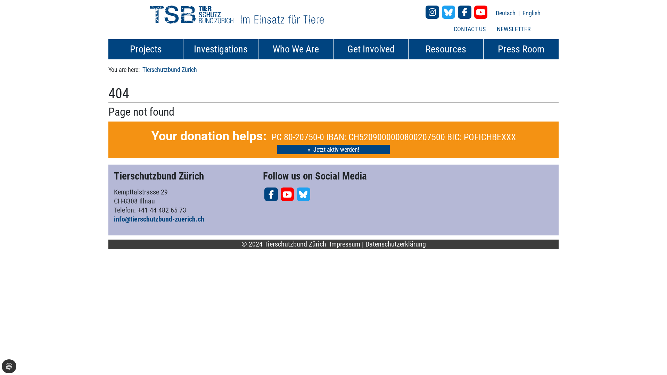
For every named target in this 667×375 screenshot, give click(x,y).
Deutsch (506, 13)
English (531, 13)
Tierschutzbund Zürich (169, 69)
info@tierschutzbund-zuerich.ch (159, 219)
